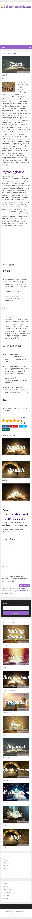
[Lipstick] (16, 469)
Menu (3, 47)
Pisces (6, 898)
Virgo (6, 875)
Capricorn (7, 892)
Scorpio (6, 887)
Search (16, 613)
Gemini (6, 866)
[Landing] (16, 446)
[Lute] (16, 492)
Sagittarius (7, 889)
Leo (5, 872)
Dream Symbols (10, 911)
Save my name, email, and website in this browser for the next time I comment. (15, 578)
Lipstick (4, 480)
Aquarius (7, 895)
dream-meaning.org (16, 914)
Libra (6, 884)
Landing (5, 457)
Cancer (6, 869)
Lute (3, 503)
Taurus (6, 863)
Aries (6, 860)
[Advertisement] (16, 28)
